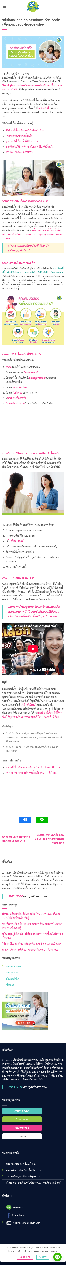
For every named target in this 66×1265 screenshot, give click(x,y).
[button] (4, 6)
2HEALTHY (15, 896)
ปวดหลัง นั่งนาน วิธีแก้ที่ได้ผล (21, 1164)
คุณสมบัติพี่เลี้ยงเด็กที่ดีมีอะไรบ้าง (22, 141)
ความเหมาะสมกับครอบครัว (19, 152)
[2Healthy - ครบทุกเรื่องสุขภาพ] (33, 6)
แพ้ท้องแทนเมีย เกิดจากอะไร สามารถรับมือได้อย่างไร (16, 839)
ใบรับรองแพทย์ (16, 541)
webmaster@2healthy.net (26, 1222)
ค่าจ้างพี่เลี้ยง (44, 108)
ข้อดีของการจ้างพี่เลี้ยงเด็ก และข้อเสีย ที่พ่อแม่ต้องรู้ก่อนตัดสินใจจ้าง (49, 839)
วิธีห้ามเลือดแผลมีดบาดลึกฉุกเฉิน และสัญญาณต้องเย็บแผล (31, 943)
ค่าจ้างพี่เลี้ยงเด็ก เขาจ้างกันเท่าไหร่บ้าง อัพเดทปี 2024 (33, 767)
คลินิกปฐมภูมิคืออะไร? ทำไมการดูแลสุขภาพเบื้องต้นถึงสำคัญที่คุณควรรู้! (32, 935)
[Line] (57, 1257)
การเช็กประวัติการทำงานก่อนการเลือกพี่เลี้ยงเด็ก (29, 146)
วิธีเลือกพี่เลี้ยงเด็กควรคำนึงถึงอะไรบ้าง (25, 130)
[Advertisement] (33, 429)
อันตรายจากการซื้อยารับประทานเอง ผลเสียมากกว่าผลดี (33, 1182)
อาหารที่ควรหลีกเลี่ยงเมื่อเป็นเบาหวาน (25, 1170)
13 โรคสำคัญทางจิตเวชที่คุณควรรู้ (23, 1176)
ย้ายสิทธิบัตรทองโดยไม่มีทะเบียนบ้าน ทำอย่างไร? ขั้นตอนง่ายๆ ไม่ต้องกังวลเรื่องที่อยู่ (31, 915)
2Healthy (18, 1207)
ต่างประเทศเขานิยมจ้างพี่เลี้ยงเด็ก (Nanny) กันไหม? (28, 248)
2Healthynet (19, 1214)
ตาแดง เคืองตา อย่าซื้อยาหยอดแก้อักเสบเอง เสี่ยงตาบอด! (30, 949)
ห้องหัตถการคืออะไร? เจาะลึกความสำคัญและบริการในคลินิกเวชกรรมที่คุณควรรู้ (32, 925)
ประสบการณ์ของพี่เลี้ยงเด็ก (19, 135)
